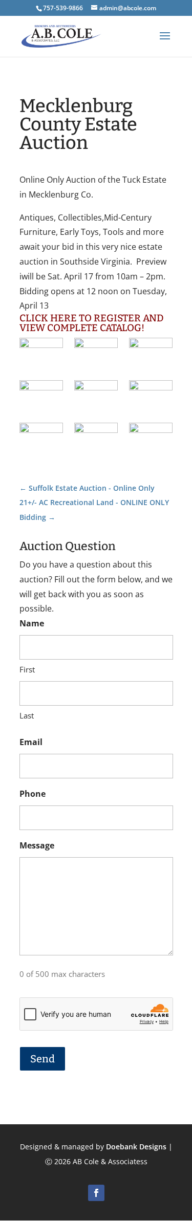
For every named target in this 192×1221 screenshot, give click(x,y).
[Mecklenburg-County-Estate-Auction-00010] (41, 438)
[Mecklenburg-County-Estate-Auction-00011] (96, 438)
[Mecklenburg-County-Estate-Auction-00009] (151, 395)
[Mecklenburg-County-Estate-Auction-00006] (41, 395)
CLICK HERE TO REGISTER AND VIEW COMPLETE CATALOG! (91, 323)
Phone (32, 793)
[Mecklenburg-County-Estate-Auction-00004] (151, 353)
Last (26, 715)
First (27, 669)
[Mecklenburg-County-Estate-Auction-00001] (41, 353)
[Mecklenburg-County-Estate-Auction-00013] (151, 438)
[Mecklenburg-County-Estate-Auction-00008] (96, 395)
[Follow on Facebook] (96, 1193)
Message (36, 845)
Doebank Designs (136, 1146)
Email (30, 742)
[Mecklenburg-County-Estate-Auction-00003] (96, 353)
